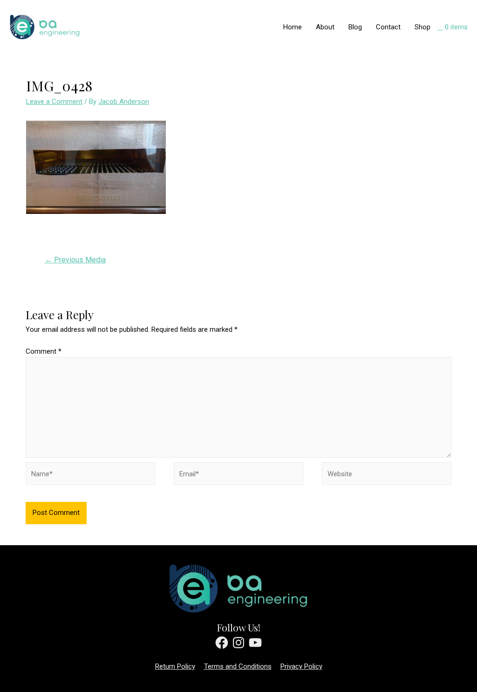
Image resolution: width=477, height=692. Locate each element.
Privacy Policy (301, 666)
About (325, 27)
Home (292, 27)
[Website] (386, 476)
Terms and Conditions (238, 666)
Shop (422, 27)
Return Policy (175, 666)
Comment (43, 351)
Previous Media (75, 259)
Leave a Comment (54, 101)
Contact (388, 27)
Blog (355, 27)
